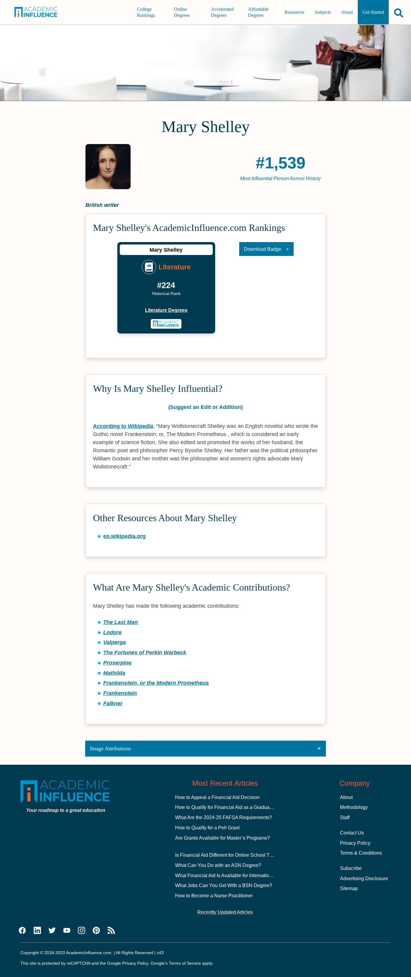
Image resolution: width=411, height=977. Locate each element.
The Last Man (120, 622)
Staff (345, 817)
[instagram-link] (81, 930)
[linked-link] (37, 930)
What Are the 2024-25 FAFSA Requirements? (223, 817)
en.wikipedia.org (124, 536)
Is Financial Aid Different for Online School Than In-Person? (238, 855)
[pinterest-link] (96, 930)
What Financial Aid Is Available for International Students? (236, 875)
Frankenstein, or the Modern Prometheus (156, 683)
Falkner (112, 703)
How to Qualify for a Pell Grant (207, 827)
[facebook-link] (22, 930)
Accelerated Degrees (222, 12)
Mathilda (114, 673)
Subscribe (351, 868)
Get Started (373, 12)
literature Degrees (166, 310)
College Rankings (146, 12)
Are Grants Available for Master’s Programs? (222, 837)
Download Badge (262, 249)
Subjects (323, 12)
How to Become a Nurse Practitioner (214, 895)
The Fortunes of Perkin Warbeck (144, 653)
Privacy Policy (355, 843)
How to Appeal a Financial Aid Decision (217, 797)
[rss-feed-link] (111, 930)
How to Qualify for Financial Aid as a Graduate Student (233, 807)
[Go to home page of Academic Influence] (39, 12)
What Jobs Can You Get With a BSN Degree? (223, 885)
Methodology (354, 807)
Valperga (114, 642)
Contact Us (352, 832)
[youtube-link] (67, 930)
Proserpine (117, 663)
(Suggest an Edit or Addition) (205, 407)
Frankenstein (120, 693)
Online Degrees (182, 12)
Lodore (112, 632)
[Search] (399, 13)
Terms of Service (185, 963)
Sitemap (349, 888)
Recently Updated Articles (225, 912)
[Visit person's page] (166, 324)
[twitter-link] (52, 930)
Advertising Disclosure (364, 878)
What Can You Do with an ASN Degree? (218, 865)
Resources (294, 12)
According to (123, 426)
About (347, 12)
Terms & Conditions (361, 853)
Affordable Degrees (258, 12)
